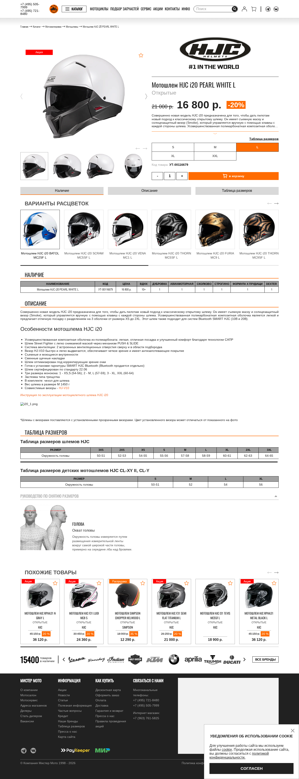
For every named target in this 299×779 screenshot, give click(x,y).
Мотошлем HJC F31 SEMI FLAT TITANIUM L (171, 615)
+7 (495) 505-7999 (29, 6)
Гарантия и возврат (109, 710)
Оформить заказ (107, 695)
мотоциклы (99, 8)
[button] (21, 96)
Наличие (62, 190)
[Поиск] (234, 9)
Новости (64, 695)
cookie (227, 749)
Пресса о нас (67, 731)
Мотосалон (28, 695)
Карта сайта (66, 736)
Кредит (63, 716)
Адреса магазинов (33, 705)
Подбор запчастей (124, 8)
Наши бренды (68, 721)
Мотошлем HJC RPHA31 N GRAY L (40, 615)
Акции (158, 8)
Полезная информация (75, 705)
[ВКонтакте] (276, 9)
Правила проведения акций (110, 723)
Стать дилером (31, 716)
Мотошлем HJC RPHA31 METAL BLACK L (258, 615)
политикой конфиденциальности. (239, 755)
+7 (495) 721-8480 (29, 12)
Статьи (63, 700)
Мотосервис (29, 700)
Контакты (172, 8)
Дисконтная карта (108, 690)
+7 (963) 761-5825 (146, 718)
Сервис (146, 8)
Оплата (100, 700)
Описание (149, 190)
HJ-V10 (64, 388)
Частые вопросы (70, 710)
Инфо (186, 8)
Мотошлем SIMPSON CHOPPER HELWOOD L (127, 615)
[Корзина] (253, 9)
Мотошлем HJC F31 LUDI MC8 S (84, 615)
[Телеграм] (268, 9)
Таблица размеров (264, 139)
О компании (29, 690)
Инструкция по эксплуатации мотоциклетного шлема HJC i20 (64, 395)
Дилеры (26, 710)
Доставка (101, 705)
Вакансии (27, 721)
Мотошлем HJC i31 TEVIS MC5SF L (215, 615)
